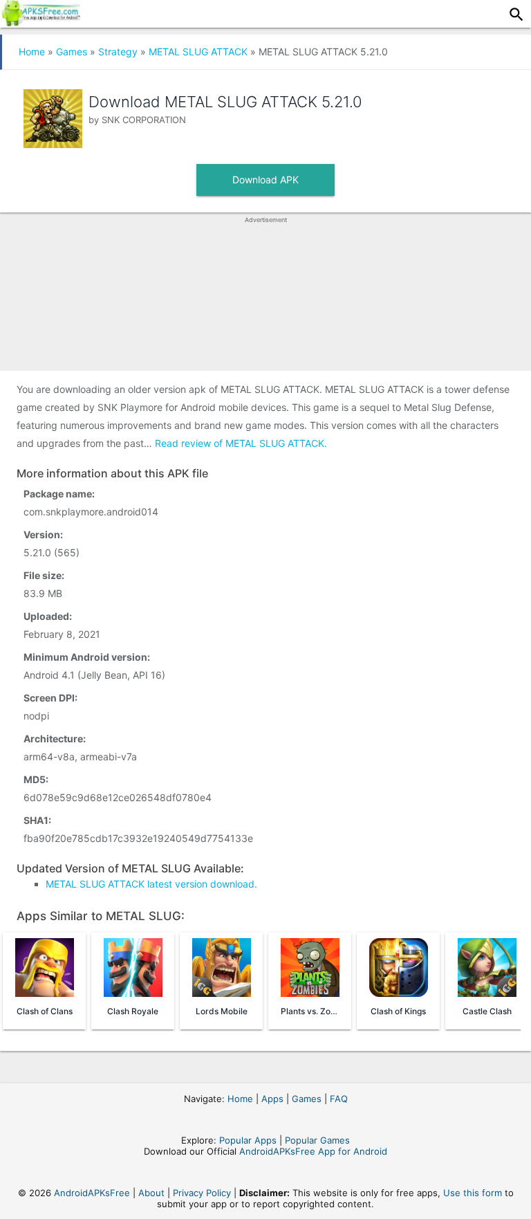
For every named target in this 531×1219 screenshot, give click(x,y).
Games (71, 51)
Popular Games (317, 1140)
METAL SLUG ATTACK (198, 51)
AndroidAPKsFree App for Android (313, 1151)
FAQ (339, 1098)
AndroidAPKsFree (92, 1192)
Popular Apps (248, 1140)
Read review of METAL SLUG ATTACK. (241, 443)
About (151, 1192)
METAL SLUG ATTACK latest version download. (151, 884)
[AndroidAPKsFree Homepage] (40, 22)
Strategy (118, 51)
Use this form (472, 1192)
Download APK (265, 179)
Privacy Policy (202, 1192)
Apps (272, 1098)
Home (32, 51)
